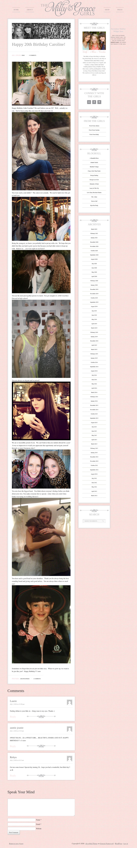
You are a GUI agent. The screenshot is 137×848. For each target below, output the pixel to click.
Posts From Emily (94, 134)
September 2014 (94, 366)
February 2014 (94, 396)
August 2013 (94, 422)
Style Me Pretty (94, 205)
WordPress (118, 843)
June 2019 (94, 315)
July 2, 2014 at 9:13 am (17, 760)
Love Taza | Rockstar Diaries (94, 192)
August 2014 (94, 371)
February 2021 (94, 233)
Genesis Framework (107, 843)
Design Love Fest (94, 179)
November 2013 (94, 409)
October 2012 (94, 465)
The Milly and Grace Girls (68, 14)
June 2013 (94, 431)
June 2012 (94, 482)
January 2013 (94, 452)
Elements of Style (94, 184)
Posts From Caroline (94, 130)
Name (38, 820)
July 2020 (94, 263)
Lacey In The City (94, 188)
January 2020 (94, 285)
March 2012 (94, 495)
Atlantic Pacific (94, 162)
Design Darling (94, 175)
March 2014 (94, 392)
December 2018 (94, 341)
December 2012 (94, 457)
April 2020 (94, 276)
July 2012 (94, 478)
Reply (13, 716)
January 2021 (94, 237)
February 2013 (94, 448)
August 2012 (94, 474)
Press (119, 10)
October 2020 (94, 250)
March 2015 (94, 349)
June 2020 (94, 268)
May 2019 (94, 319)
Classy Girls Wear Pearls (94, 171)
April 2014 (94, 388)
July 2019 (94, 311)
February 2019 (94, 332)
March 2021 (94, 229)
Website (38, 828)
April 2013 (94, 439)
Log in (126, 843)
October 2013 (94, 414)
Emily (23, 55)
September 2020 (94, 255)
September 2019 (94, 302)
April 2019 (94, 323)
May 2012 (94, 487)
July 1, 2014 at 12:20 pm (17, 704)
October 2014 (94, 362)
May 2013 (94, 435)
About (30, 10)
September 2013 (94, 418)
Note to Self (94, 201)
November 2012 (94, 461)
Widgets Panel (115, 42)
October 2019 (94, 298)
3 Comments (32, 55)
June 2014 (94, 379)
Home (16, 10)
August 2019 (94, 306)
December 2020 (94, 242)
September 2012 (94, 470)
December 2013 (94, 405)
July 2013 (94, 427)
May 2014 (94, 384)
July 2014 (94, 375)
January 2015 (94, 358)
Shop (107, 10)
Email (38, 824)
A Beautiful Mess (94, 158)
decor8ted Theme (91, 843)
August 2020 (94, 259)
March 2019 (94, 328)
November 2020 (94, 246)
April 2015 (94, 345)
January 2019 (94, 336)
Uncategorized (24, 678)
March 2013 (94, 444)
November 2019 (94, 293)
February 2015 (94, 354)
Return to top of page (16, 843)
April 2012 (94, 491)
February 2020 (94, 280)
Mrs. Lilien (94, 197)
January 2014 (94, 401)
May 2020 (94, 272)
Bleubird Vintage (94, 167)
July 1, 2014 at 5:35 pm (17, 731)
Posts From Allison (94, 126)
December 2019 (94, 289)
